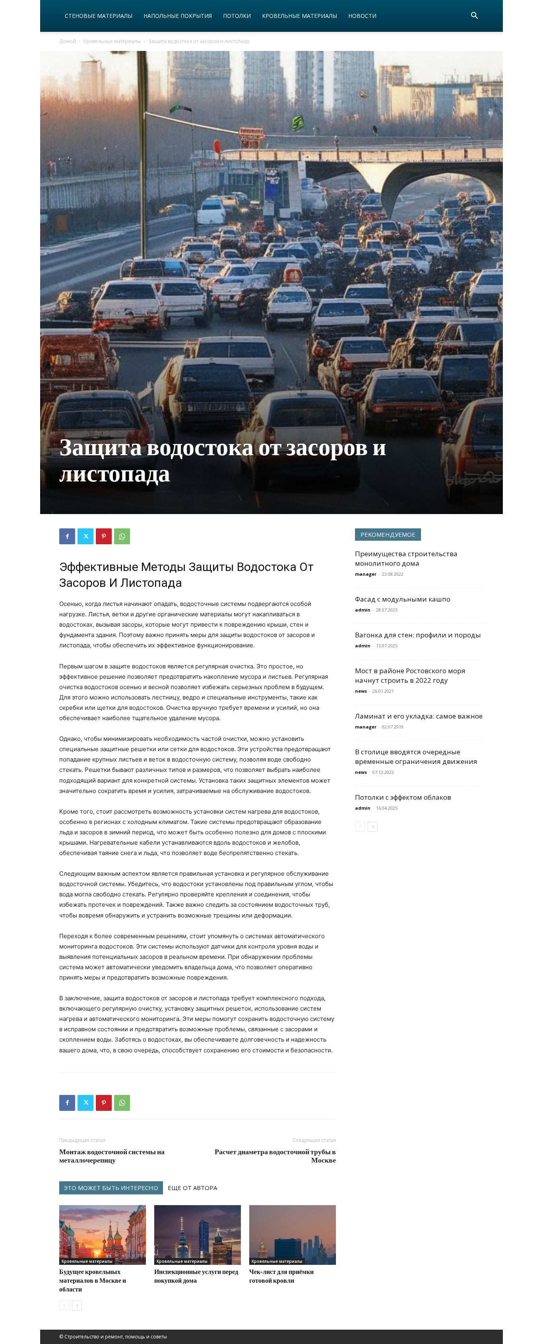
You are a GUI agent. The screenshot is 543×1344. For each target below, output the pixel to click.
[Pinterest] (104, 536)
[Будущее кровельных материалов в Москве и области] (102, 1235)
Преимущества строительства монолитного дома (406, 558)
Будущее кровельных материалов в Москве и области (92, 1280)
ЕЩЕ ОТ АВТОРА (192, 1188)
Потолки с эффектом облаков (403, 797)
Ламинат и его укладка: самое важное (419, 716)
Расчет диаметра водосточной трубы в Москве (275, 1155)
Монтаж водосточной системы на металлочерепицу (112, 1155)
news (361, 691)
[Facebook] (67, 536)
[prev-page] (64, 1306)
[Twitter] (85, 536)
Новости (362, 15)
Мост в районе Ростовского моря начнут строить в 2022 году (410, 675)
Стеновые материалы (98, 15)
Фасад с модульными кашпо (402, 599)
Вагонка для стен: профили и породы (418, 634)
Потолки (237, 15)
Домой (67, 41)
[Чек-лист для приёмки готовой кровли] (292, 1235)
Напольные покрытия (178, 15)
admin (362, 610)
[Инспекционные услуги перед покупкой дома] (197, 1235)
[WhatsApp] (122, 536)
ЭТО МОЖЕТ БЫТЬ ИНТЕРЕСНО (111, 1188)
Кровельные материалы (299, 15)
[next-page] (77, 1306)
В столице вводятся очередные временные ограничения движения (416, 756)
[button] (474, 16)
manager (365, 574)
